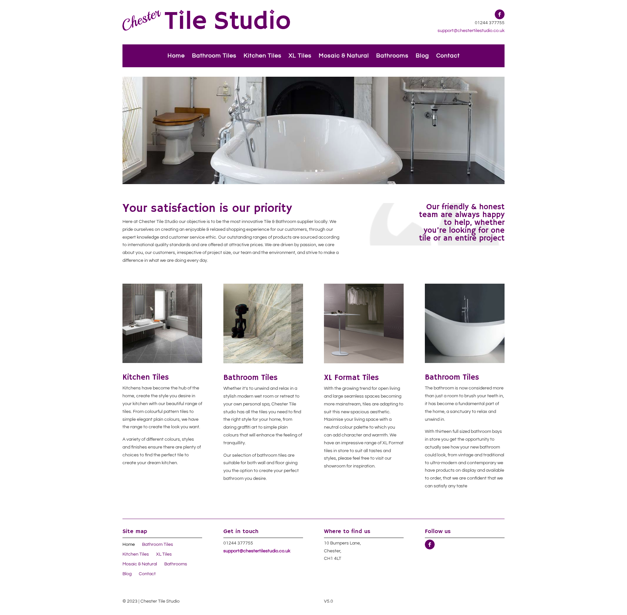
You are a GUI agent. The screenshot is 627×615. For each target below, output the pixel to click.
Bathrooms (392, 56)
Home (176, 56)
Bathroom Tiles (214, 56)
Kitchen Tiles (262, 56)
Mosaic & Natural (344, 56)
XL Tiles (300, 56)
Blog (422, 56)
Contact (448, 56)
